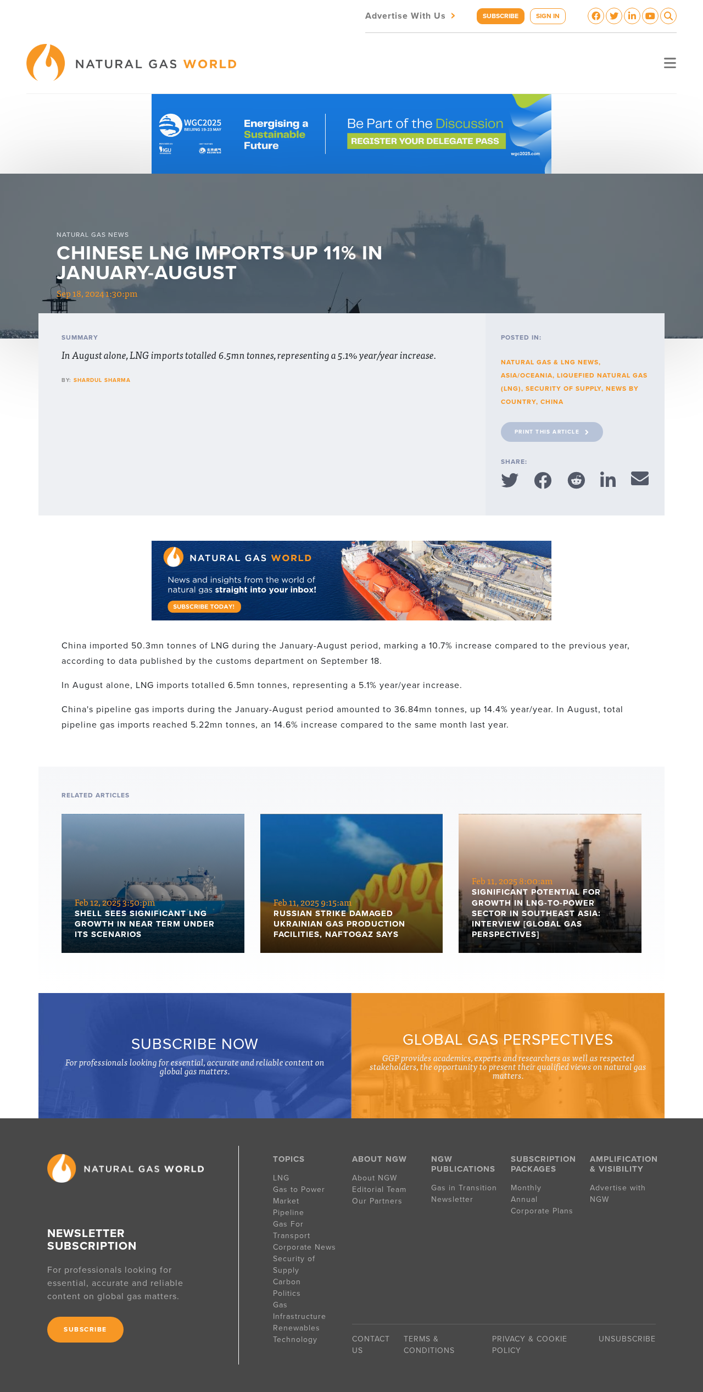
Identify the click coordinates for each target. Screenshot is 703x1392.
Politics (287, 1293)
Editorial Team (379, 1189)
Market (286, 1201)
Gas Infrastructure (299, 1310)
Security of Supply (563, 388)
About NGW (374, 1178)
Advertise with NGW (618, 1193)
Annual (524, 1199)
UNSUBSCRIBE (627, 1339)
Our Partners (377, 1201)
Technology (295, 1339)
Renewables (296, 1328)
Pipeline (290, 1212)
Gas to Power (299, 1189)
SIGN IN (548, 16)
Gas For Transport (291, 1229)
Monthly (526, 1188)
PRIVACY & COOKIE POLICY (529, 1344)
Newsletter (452, 1199)
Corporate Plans (542, 1211)
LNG (281, 1178)
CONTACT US (371, 1344)
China (551, 402)
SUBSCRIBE (500, 16)
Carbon (287, 1281)
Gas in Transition (464, 1188)
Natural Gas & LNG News (550, 362)
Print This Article (547, 432)
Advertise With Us (411, 15)
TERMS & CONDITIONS (429, 1344)
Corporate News (304, 1247)
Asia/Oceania (527, 375)
